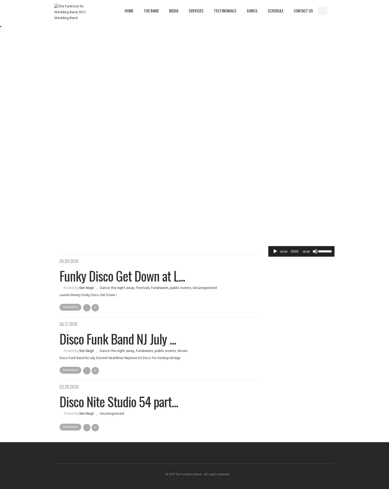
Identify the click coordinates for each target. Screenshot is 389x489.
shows (182, 351)
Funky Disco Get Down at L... (122, 275)
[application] (301, 251)
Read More (70, 307)
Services (196, 10)
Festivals (143, 288)
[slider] (325, 251)
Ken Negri (86, 288)
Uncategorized (205, 288)
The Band (151, 10)
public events (180, 288)
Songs (252, 10)
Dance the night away (117, 288)
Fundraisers (159, 288)
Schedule (275, 10)
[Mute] (315, 251)
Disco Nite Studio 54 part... (119, 401)
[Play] (275, 251)
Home (129, 10)
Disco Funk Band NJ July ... (118, 338)
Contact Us (303, 10)
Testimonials (225, 10)
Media (173, 10)
